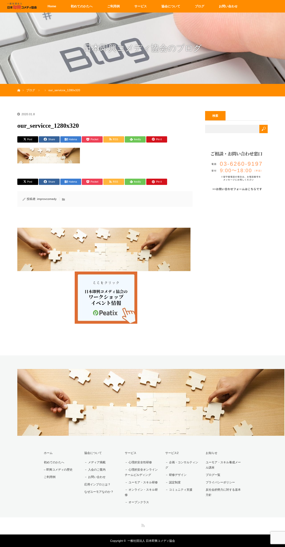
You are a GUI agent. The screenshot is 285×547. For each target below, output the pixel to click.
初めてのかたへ (82, 6)
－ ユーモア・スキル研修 (141, 482)
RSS (142, 525)
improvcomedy (47, 199)
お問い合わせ (228, 6)
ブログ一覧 (213, 474)
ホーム (48, 453)
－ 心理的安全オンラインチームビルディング (141, 472)
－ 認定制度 (173, 482)
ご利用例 (113, 6)
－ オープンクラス (137, 502)
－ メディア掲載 (95, 462)
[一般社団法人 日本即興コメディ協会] (150, 433)
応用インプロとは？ (97, 484)
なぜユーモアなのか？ (98, 491)
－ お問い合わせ (95, 477)
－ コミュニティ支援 (178, 489)
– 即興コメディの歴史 (58, 469)
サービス (140, 6)
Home (52, 6)
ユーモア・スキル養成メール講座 (223, 465)
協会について (170, 6)
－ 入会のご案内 (95, 469)
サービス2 (172, 453)
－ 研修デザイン (176, 474)
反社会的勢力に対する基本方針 (223, 492)
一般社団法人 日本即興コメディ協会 (151, 540)
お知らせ (211, 453)
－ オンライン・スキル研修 (141, 492)
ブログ (199, 6)
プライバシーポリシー (220, 482)
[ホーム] (18, 85)
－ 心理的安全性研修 (138, 462)
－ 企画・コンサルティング (181, 465)
